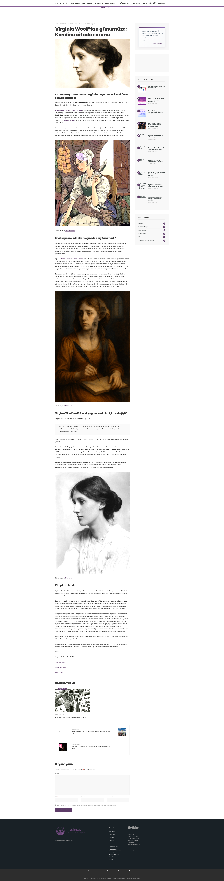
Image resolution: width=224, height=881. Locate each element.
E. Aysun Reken (62, 24)
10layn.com (69, 406)
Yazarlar (112, 837)
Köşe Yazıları (111, 3)
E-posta (83, 797)
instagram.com (70, 230)
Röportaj (124, 3)
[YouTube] (60, 3)
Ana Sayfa (75, 3)
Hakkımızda (87, 3)
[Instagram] (58, 3)
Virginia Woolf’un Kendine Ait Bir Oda (68, 110)
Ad (56, 797)
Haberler (99, 3)
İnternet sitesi (110, 797)
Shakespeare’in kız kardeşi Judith (71, 259)
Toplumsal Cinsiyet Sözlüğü (143, 3)
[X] (55, 3)
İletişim (161, 3)
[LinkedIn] (63, 3)
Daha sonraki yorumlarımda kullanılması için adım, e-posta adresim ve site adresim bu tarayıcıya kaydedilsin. (86, 805)
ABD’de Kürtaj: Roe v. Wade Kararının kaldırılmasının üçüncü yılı (91, 731)
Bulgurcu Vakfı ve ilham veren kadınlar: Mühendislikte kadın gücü (91, 746)
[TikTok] (66, 3)
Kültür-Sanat (142, 233)
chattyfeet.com (60, 667)
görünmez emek (69, 120)
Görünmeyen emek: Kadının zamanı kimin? (71, 718)
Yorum (57, 773)
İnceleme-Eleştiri (90, 24)
